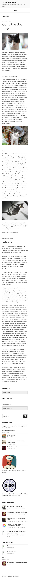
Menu (15, 10)
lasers (8, 371)
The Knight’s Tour (11, 551)
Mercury (19, 470)
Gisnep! (9, 545)
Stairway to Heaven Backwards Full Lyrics (16, 519)
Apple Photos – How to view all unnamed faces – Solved (15, 525)
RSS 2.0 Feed (8, 398)
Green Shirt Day (11, 435)
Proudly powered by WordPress (10, 576)
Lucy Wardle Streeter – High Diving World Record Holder (16, 532)
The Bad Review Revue (13, 447)
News (3, 557)
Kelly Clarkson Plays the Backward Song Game (14, 426)
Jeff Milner (9, 2)
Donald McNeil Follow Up (8, 430)
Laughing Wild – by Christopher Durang (17, 512)
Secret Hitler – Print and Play (14, 506)
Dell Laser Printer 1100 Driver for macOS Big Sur (15, 441)
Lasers (7, 241)
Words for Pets (13, 232)
